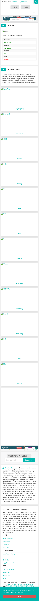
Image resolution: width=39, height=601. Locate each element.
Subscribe (28, 460)
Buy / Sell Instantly (8, 563)
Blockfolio (5, 560)
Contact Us (6, 575)
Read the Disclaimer (11, 468)
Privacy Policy (6, 572)
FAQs (4, 578)
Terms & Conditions (8, 569)
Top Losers (5, 544)
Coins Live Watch (7, 538)
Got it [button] (19, 596)
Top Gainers (6, 541)
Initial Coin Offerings (8, 554)
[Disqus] (19, 416)
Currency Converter (8, 557)
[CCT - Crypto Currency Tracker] (19, 17)
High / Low (5, 547)
